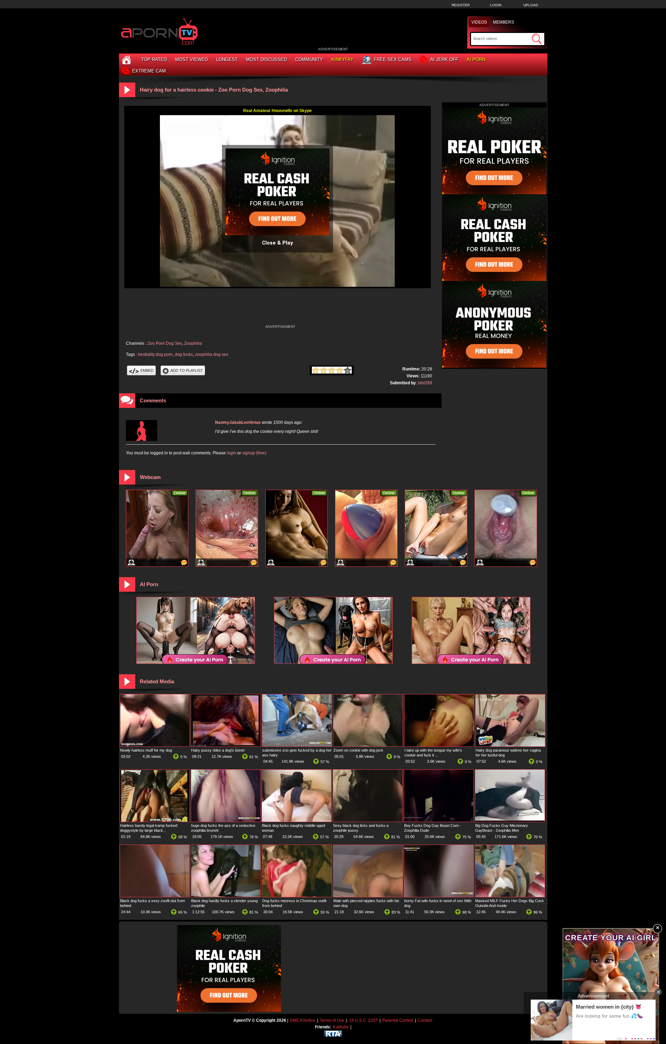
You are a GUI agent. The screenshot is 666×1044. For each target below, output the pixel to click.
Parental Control (397, 1020)
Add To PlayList (186, 370)
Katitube (341, 1027)
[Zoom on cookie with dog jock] (368, 745)
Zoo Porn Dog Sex (164, 343)
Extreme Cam (149, 71)
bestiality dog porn (155, 354)
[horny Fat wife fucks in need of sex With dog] (438, 895)
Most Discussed (266, 59)
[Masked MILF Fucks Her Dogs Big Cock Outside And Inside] (510, 895)
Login (495, 5)
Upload (530, 5)
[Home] (127, 59)
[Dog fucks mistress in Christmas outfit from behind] (297, 895)
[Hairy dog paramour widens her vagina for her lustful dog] (510, 745)
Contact (425, 1020)
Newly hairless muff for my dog (146, 750)
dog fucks (184, 354)
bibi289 (425, 382)
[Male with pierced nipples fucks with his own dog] (368, 895)
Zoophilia (193, 343)
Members (503, 22)
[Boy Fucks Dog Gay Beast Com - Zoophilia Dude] (438, 820)
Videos (479, 22)
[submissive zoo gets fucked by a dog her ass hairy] (297, 745)
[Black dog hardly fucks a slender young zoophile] (226, 895)
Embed (147, 370)
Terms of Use (332, 1020)
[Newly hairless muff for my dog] (154, 745)
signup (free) (254, 453)
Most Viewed (191, 59)
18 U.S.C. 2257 (363, 1020)
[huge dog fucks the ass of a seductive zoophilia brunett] (226, 820)
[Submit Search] (536, 39)
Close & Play (277, 243)
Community (309, 59)
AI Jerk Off (444, 59)
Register (461, 5)
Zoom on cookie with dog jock (358, 750)
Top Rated (154, 59)
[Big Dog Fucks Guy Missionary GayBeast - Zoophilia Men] (510, 820)
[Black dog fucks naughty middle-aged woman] (296, 820)
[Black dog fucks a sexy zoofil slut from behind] (154, 895)
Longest (227, 59)
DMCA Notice (302, 1020)
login (231, 453)
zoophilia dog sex (211, 354)
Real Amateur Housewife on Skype (277, 110)
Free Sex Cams (392, 59)
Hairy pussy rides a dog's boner (218, 750)
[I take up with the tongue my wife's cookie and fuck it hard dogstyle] (439, 745)
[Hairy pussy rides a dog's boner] (226, 745)
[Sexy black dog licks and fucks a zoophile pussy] (367, 820)
